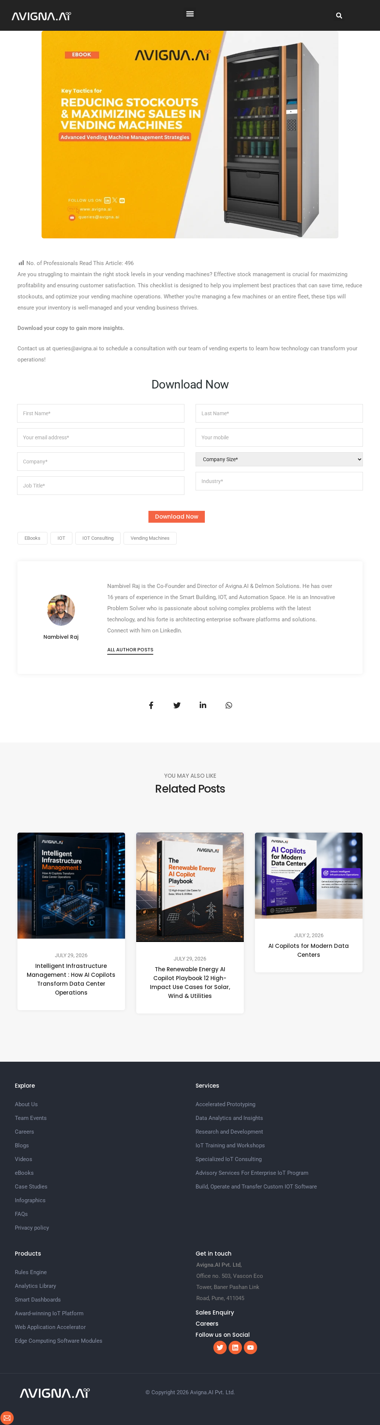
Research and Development (229, 1131)
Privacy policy (32, 1227)
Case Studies (31, 1186)
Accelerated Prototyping (225, 1104)
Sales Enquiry (215, 1312)
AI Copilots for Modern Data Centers (308, 950)
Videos (23, 1159)
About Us (26, 1104)
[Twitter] (220, 1347)
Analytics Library (35, 1286)
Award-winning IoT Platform (49, 1313)
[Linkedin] (235, 1347)
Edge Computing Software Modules (58, 1341)
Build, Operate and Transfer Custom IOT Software (256, 1186)
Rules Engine (31, 1272)
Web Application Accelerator (50, 1327)
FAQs (21, 1214)
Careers (24, 1131)
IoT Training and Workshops (230, 1145)
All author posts (130, 649)
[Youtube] (250, 1347)
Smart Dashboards (38, 1299)
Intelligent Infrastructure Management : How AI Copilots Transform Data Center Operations (71, 979)
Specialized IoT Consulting (229, 1159)
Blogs (22, 1145)
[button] (190, 13)
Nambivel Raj (60, 637)
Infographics (30, 1200)
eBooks (24, 1173)
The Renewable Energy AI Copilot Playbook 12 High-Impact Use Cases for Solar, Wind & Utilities (190, 982)
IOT (61, 538)
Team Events (31, 1118)
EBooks (32, 538)
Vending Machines (150, 538)
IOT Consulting (98, 538)
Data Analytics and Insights (229, 1118)
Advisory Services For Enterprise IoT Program (252, 1173)
